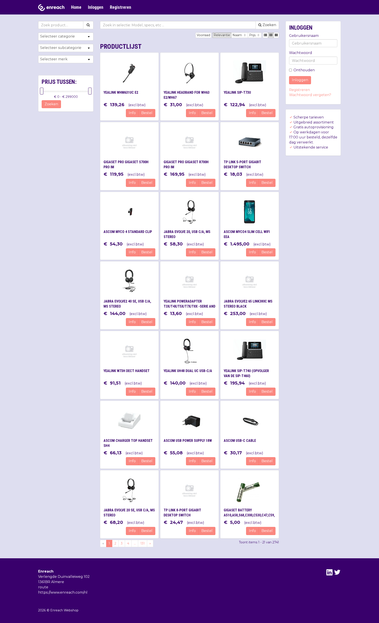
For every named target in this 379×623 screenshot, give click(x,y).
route (43, 587)
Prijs (252, 35)
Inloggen (95, 7)
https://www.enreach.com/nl (63, 592)
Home (76, 7)
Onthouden (304, 70)
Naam (237, 35)
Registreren (120, 7)
